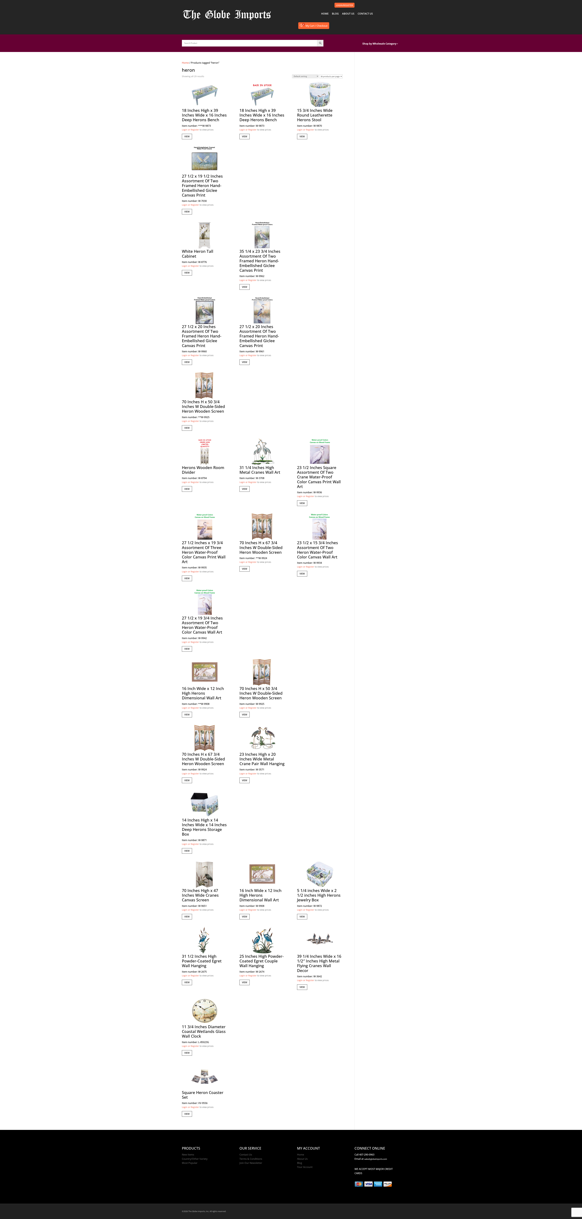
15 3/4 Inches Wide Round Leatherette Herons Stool (315, 115)
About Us (302, 1159)
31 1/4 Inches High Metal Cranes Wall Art (259, 470)
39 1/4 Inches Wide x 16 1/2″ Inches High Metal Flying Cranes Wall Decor (319, 963)
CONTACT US (365, 14)
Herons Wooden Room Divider (203, 470)
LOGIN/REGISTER (344, 5)
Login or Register (190, 129)
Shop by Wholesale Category (379, 44)
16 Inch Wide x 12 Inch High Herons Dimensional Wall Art (203, 693)
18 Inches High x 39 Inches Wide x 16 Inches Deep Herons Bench (204, 115)
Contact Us (245, 1154)
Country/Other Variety (194, 1159)
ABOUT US (348, 14)
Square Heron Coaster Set (202, 1095)
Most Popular (189, 1163)
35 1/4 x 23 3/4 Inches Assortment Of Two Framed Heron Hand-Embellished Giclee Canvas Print (259, 261)
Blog (299, 1163)
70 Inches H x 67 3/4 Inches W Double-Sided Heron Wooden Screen (261, 547)
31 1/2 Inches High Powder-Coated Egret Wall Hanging (202, 960)
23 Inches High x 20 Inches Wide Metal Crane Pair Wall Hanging (261, 758)
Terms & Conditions (250, 1159)
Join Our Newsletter (250, 1163)
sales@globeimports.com (375, 1159)
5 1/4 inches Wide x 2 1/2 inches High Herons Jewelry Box (319, 895)
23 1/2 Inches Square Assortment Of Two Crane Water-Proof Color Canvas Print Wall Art (319, 477)
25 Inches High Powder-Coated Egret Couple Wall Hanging (261, 960)
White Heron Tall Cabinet (197, 254)
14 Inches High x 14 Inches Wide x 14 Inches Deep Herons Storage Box (204, 827)
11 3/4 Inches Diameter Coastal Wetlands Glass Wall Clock (204, 1031)
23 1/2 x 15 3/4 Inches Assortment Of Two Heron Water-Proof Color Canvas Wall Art (317, 550)
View (187, 136)
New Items (188, 1154)
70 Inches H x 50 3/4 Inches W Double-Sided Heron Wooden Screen (203, 406)
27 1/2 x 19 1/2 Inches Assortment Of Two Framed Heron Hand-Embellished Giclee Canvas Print (202, 185)
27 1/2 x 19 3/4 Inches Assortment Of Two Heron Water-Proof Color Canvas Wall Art (202, 625)
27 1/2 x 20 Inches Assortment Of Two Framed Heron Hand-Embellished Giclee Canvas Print (201, 336)
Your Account (305, 1167)
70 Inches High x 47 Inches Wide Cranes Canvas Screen (200, 895)
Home (185, 62)
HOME (325, 14)
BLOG (335, 14)
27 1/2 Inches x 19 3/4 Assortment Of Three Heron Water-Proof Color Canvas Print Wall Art (204, 552)
